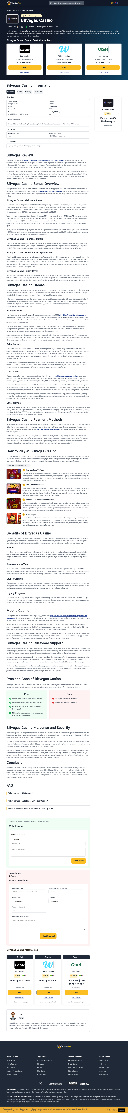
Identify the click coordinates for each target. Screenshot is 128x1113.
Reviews (16, 11)
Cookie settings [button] (112, 1110)
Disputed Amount (18, 907)
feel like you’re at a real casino (66, 376)
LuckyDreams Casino (44, 1060)
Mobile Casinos (11, 1074)
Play (24, 67)
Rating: (13, 834)
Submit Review (78, 861)
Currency (51, 898)
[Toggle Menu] (120, 3)
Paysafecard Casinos (75, 1060)
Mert (21, 1014)
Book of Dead (103, 1060)
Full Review (15, 839)
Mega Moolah (103, 1074)
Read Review (24, 72)
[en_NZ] (116, 3)
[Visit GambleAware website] (55, 1083)
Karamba (40, 1067)
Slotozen (40, 1064)
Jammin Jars (102, 1071)
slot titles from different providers (72, 315)
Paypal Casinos (73, 1074)
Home (8, 11)
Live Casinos (10, 1067)
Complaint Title (17, 888)
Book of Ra (102, 1064)
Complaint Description (20, 916)
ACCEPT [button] (121, 1110)
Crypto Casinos (73, 1064)
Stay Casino (41, 1071)
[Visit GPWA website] (73, 1083)
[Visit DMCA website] (84, 1083)
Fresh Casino (41, 1074)
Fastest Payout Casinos (14, 1071)
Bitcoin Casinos (73, 1071)
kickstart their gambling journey (50, 191)
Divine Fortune (103, 1067)
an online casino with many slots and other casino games (43, 160)
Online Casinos (11, 1064)
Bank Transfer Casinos (75, 1067)
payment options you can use (48, 429)
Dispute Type (16, 898)
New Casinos (11, 1060)
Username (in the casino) (57, 888)
